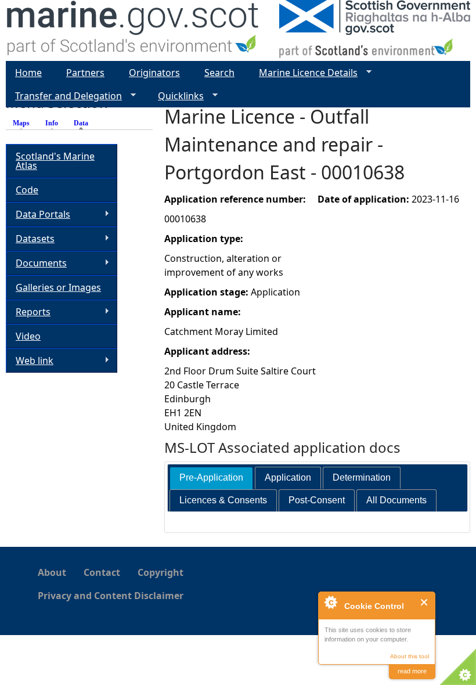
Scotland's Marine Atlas (55, 161)
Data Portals (38, 214)
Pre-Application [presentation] (211, 477)
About (52, 572)
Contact (102, 572)
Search (219, 72)
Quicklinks (176, 96)
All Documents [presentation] (396, 500)
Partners (85, 72)
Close (424, 602)
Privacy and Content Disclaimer (110, 595)
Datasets (30, 239)
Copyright (160, 572)
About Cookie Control (330, 602)
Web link (29, 360)
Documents (36, 263)
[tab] (211, 478)
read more (412, 671)
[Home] (133, 30)
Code (27, 189)
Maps (21, 123)
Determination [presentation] (362, 477)
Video (28, 336)
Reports (28, 312)
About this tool (409, 656)
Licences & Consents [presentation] (223, 500)
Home (28, 72)
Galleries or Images (58, 287)
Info (51, 123)
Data (84, 123)
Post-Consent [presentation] (317, 500)
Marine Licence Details (304, 73)
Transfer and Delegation (64, 96)
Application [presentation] (288, 477)
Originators (154, 72)
